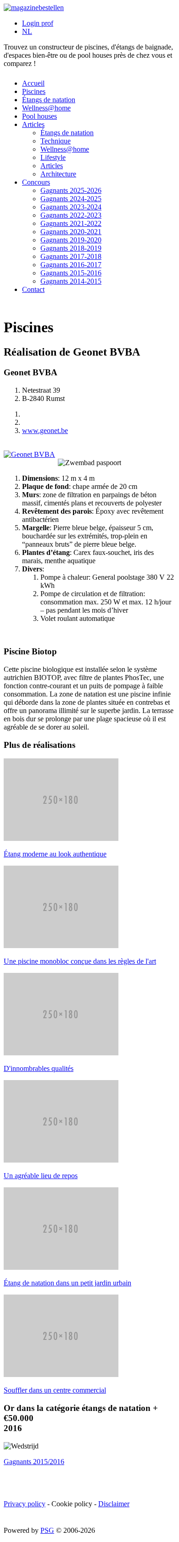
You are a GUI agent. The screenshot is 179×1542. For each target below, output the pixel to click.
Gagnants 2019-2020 (70, 240)
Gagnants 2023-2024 (70, 207)
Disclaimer (113, 1504)
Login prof (37, 23)
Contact (33, 289)
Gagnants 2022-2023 (70, 215)
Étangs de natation (48, 100)
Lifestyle (53, 157)
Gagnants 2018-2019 (70, 248)
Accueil (33, 83)
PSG (47, 1530)
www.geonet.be (45, 430)
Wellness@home (46, 108)
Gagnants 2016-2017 (70, 265)
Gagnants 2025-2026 (70, 190)
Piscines (33, 91)
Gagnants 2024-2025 (70, 199)
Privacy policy (24, 1504)
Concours (36, 182)
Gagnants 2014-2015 (70, 281)
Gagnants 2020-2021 (70, 232)
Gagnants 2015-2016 (70, 273)
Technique (55, 141)
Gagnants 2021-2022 (70, 223)
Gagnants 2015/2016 (34, 1461)
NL (27, 31)
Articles (33, 124)
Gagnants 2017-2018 (70, 256)
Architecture (58, 174)
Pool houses (39, 116)
